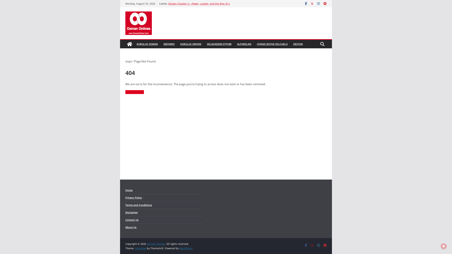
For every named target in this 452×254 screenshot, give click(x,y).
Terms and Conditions (138, 205)
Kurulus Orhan (190, 44)
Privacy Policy (133, 197)
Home (129, 190)
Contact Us (132, 220)
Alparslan (244, 44)
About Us (130, 227)
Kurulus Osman (147, 44)
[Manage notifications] (444, 246)
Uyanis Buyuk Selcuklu (272, 44)
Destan (298, 44)
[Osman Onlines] (129, 44)
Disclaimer (131, 212)
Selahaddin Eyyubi (219, 44)
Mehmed (169, 44)
